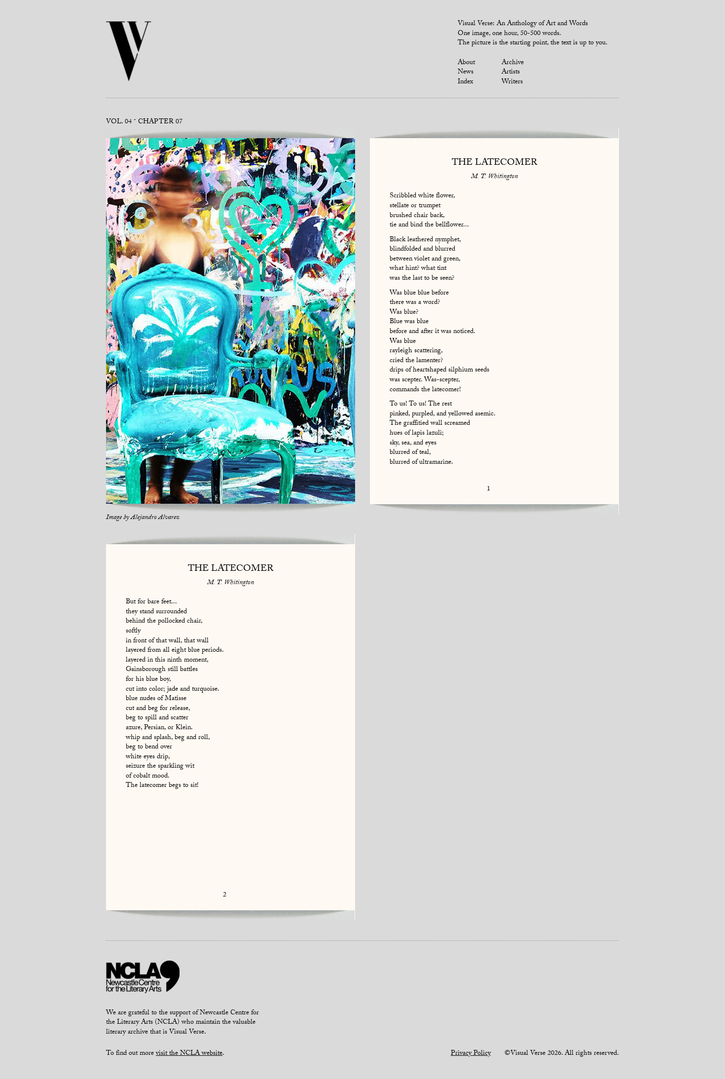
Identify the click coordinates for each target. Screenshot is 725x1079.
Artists (511, 72)
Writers (512, 82)
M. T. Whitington (494, 177)
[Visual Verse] (129, 52)
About (466, 63)
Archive (513, 63)
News (465, 72)
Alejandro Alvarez (155, 518)
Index (465, 82)
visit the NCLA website (189, 1054)
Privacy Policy (471, 1054)
